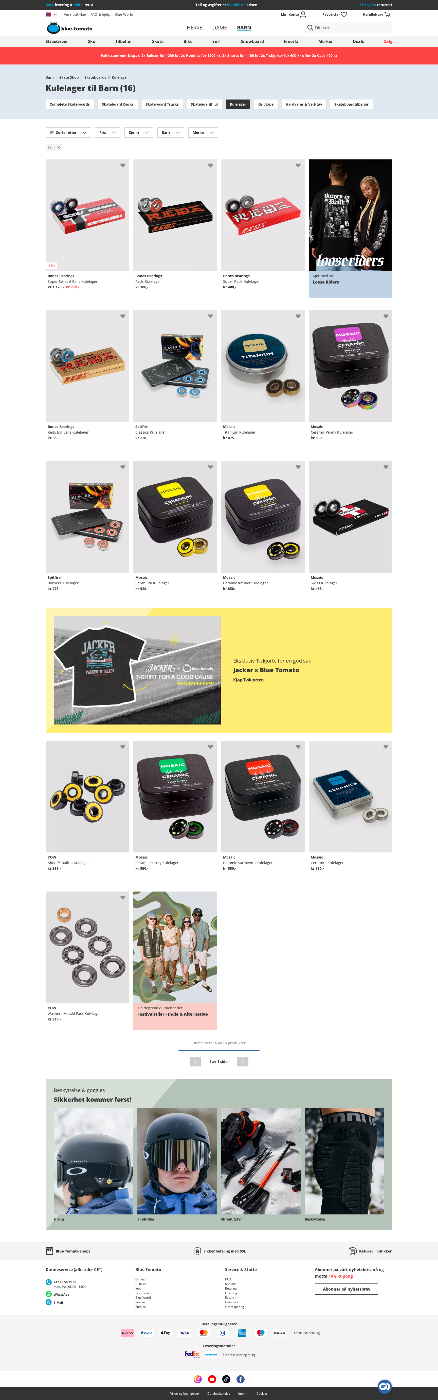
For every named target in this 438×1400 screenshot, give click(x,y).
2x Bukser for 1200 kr (160, 55)
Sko (91, 41)
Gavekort (231, 1302)
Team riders (144, 1293)
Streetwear (57, 41)
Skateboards (95, 77)
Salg (388, 41)
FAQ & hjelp (100, 14)
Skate (157, 41)
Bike (188, 41)
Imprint (243, 1393)
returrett (375, 4)
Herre (194, 27)
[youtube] (212, 1379)
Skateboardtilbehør (351, 104)
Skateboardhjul (204, 104)
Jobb (138, 1288)
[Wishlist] (125, 163)
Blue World (124, 14)
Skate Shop (69, 77)
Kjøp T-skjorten (248, 680)
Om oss (140, 1279)
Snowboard (252, 41)
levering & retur (69, 4)
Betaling (231, 1288)
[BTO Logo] (102, 27)
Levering (231, 1293)
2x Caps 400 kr (324, 55)
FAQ (228, 1279)
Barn (244, 27)
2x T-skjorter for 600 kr (281, 55)
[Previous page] (195, 1061)
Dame (219, 27)
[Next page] (242, 1061)
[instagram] (198, 1379)
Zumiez (140, 1307)
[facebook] (240, 1379)
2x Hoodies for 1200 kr (200, 55)
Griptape (265, 104)
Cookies (262, 1393)
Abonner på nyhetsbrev (346, 1289)
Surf (216, 41)
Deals (358, 41)
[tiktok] (226, 1379)
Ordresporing (234, 1307)
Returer (230, 1297)
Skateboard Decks (118, 104)
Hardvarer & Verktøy (304, 104)
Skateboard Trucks (162, 104)
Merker (325, 41)
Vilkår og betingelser (184, 1393)
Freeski (291, 41)
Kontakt (230, 1284)
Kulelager (120, 77)
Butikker (141, 1284)
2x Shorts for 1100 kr (240, 55)
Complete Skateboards (70, 104)
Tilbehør (123, 41)
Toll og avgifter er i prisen (226, 4)
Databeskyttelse (218, 1393)
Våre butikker (75, 14)
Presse (140, 1302)
